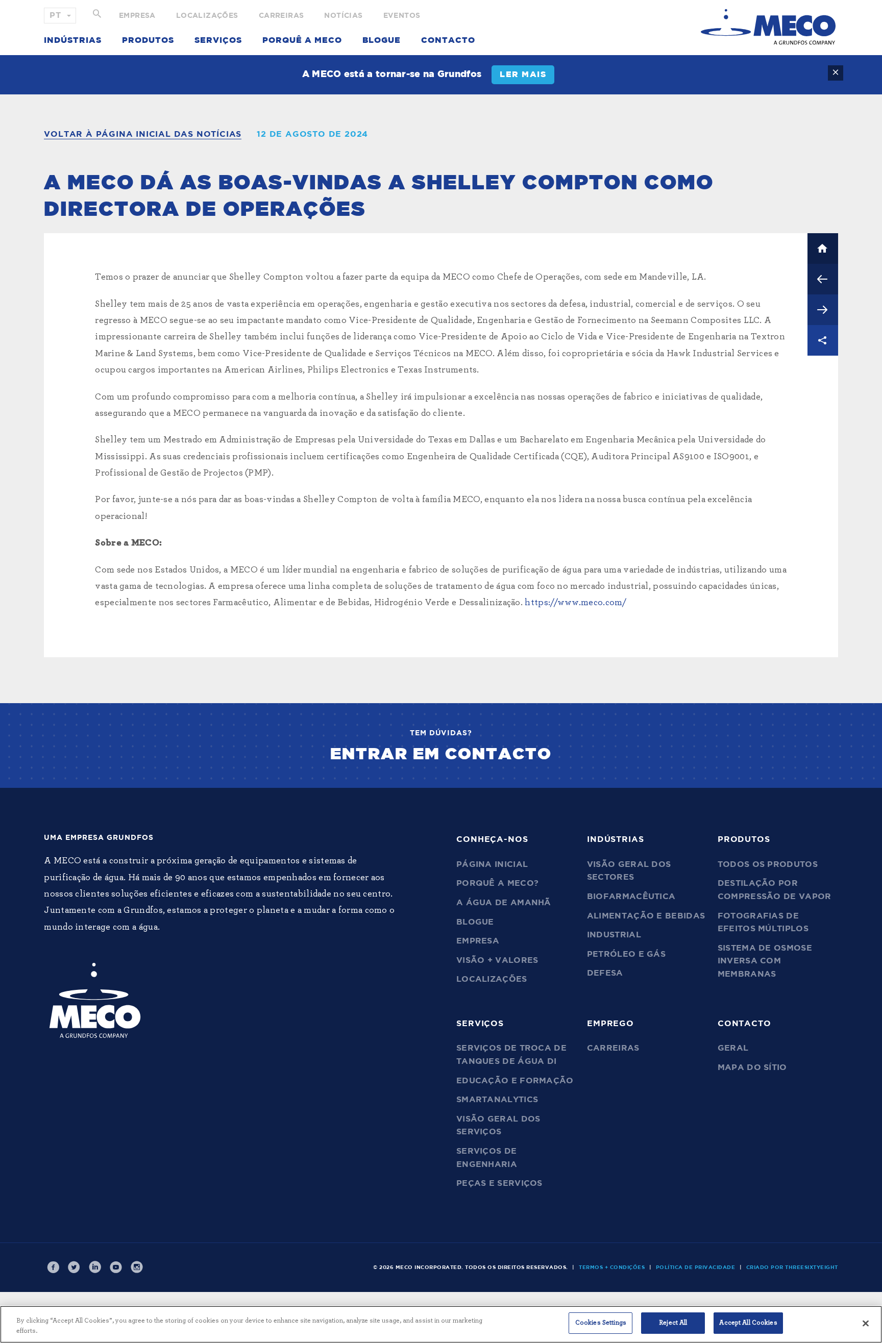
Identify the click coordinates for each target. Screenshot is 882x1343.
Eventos (402, 15)
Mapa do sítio (752, 1067)
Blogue (381, 40)
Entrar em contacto (441, 754)
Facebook (53, 1267)
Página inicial (492, 864)
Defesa (605, 973)
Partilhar (822, 340)
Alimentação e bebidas (646, 916)
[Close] (865, 1323)
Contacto (448, 40)
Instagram (137, 1267)
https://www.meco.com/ (575, 602)
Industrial (614, 935)
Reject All (673, 1323)
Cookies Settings (600, 1323)
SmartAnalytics (497, 1100)
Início (822, 248)
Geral (733, 1048)
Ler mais (523, 74)
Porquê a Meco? (497, 883)
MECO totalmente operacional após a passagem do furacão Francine (822, 309)
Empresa (137, 15)
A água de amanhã (503, 903)
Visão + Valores (497, 960)
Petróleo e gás (626, 954)
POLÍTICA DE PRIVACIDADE (696, 1267)
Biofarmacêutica (631, 896)
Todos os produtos (768, 864)
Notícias (343, 15)
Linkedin (95, 1267)
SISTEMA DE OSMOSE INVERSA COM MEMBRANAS (765, 961)
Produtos (148, 40)
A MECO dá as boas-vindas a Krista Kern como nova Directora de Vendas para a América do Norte (822, 279)
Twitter (74, 1267)
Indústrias (73, 40)
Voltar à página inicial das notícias (142, 134)
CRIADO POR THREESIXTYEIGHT (792, 1267)
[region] (441, 1324)
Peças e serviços (499, 1183)
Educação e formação (515, 1081)
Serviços (218, 40)
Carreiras (281, 15)
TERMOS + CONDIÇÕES (612, 1267)
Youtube (116, 1267)
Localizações (207, 15)
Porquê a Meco (302, 40)
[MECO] (768, 27)
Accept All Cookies (748, 1323)
